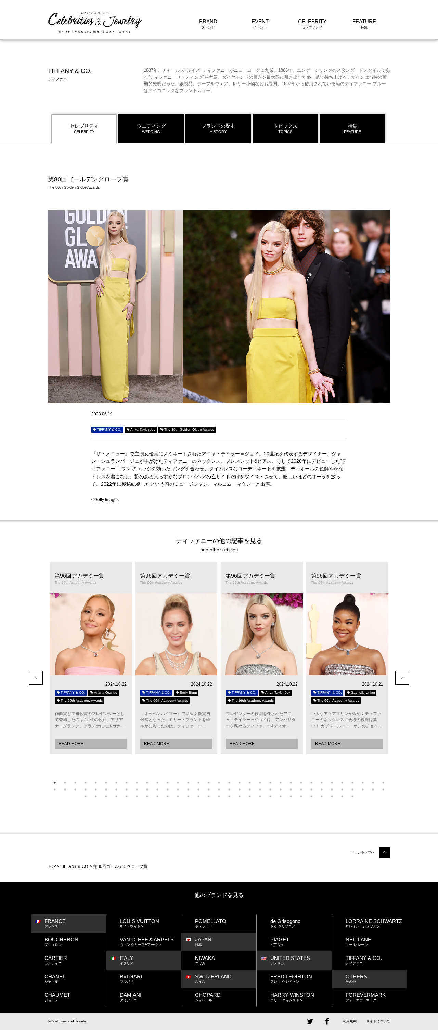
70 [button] (116, 796)
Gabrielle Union (363, 692)
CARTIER (55, 960)
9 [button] (136, 782)
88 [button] (301, 796)
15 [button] (198, 782)
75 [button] (167, 796)
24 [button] (290, 782)
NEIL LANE (358, 942)
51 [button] (229, 789)
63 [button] (352, 789)
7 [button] (116, 782)
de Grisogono (285, 923)
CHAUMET (57, 997)
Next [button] (402, 678)
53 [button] (249, 789)
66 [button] (383, 789)
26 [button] (311, 782)
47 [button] (188, 789)
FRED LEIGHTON (291, 978)
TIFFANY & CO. (109, 429)
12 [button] (167, 782)
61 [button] (331, 789)
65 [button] (373, 789)
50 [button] (219, 789)
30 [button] (352, 782)
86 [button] (280, 796)
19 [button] (239, 782)
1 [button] (54, 782)
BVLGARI (131, 978)
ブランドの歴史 (218, 128)
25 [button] (301, 782)
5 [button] (95, 782)
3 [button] (75, 782)
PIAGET (279, 942)
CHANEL (54, 978)
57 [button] (290, 789)
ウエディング (151, 128)
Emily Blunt (188, 692)
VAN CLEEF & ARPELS (147, 942)
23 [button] (280, 782)
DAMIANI (130, 997)
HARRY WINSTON (292, 997)
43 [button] (147, 789)
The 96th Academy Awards (82, 700)
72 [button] (136, 796)
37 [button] (85, 789)
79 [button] (208, 796)
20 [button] (249, 782)
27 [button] (321, 782)
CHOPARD (208, 997)
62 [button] (342, 789)
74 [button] (157, 796)
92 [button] (342, 796)
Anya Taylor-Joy (142, 429)
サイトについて (378, 1021)
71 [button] (126, 796)
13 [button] (178, 782)
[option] (91, 658)
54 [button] (260, 789)
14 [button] (188, 782)
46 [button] (178, 789)
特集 (352, 128)
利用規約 (350, 1021)
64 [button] (362, 789)
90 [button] (321, 796)
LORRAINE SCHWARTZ (374, 923)
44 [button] (157, 789)
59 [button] (311, 789)
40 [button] (116, 789)
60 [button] (321, 789)
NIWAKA (205, 960)
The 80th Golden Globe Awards (189, 429)
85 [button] (270, 796)
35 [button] (65, 789)
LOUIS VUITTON (139, 923)
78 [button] (198, 796)
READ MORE (71, 743)
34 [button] (54, 789)
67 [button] (85, 796)
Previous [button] (36, 678)
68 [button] (95, 796)
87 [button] (290, 796)
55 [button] (270, 789)
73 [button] (147, 796)
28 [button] (331, 782)
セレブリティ (84, 128)
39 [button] (106, 789)
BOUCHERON (61, 942)
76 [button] (178, 796)
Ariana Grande (105, 692)
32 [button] (373, 782)
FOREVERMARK (366, 997)
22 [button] (270, 782)
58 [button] (301, 789)
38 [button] (95, 789)
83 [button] (249, 796)
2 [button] (65, 782)
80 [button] (219, 796)
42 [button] (136, 789)
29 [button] (342, 782)
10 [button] (147, 782)
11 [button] (157, 782)
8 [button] (126, 782)
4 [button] (85, 782)
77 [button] (188, 796)
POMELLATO (210, 923)
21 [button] (260, 782)
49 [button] (208, 789)
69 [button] (106, 796)
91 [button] (331, 796)
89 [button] (311, 796)
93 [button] (352, 796)
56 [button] (280, 789)
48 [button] (198, 789)
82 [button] (239, 796)
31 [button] (362, 782)
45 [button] (167, 789)
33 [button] (383, 782)
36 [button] (75, 789)
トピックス (285, 128)
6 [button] (106, 782)
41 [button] (126, 789)
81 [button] (229, 796)
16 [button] (208, 782)
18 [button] (229, 782)
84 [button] (260, 796)
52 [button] (239, 789)
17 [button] (219, 782)
